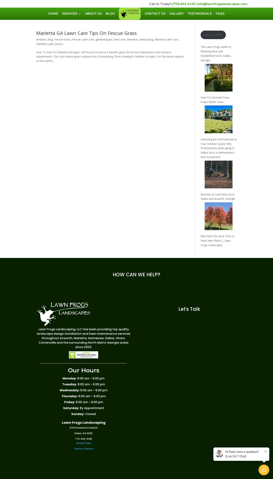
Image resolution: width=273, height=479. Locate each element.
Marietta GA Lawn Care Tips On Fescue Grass (86, 33)
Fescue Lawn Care (83, 39)
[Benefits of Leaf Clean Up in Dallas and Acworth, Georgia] (219, 175)
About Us (93, 13)
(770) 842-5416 (183, 4)
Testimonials (200, 13)
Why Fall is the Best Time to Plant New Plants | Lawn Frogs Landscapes (217, 240)
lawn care (120, 39)
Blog (110, 13)
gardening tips (104, 39)
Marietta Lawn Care (166, 39)
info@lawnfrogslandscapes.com (222, 4)
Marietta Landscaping (140, 39)
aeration (41, 39)
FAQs (220, 13)
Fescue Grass (62, 39)
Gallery (176, 13)
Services (69, 13)
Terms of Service (83, 448)
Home (53, 13)
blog (50, 39)
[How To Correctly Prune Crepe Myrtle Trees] (219, 78)
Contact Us (155, 13)
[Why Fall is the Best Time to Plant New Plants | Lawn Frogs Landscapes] (219, 216)
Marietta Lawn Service (49, 44)
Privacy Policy (83, 443)
